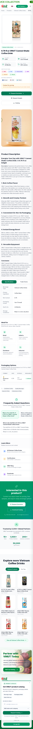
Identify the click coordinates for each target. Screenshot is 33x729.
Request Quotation (16, 93)
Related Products (12, 569)
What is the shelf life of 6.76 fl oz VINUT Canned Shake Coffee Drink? (10, 414)
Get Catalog (21, 6)
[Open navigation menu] (30, 6)
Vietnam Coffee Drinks (20, 10)
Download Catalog (17, 509)
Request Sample (17, 98)
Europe (4, 80)
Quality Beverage (19, 388)
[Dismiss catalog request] (30, 683)
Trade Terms (24, 281)
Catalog (17, 103)
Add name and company (11, 708)
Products (9, 10)
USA (12, 80)
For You (23, 569)
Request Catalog (15, 712)
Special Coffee (5, 391)
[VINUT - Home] (4, 6)
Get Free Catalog (10, 669)
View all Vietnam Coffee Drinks (15, 640)
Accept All (17, 724)
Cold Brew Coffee (8, 388)
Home (2, 10)
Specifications (9, 281)
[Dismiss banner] (31, 2)
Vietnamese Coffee (16, 391)
